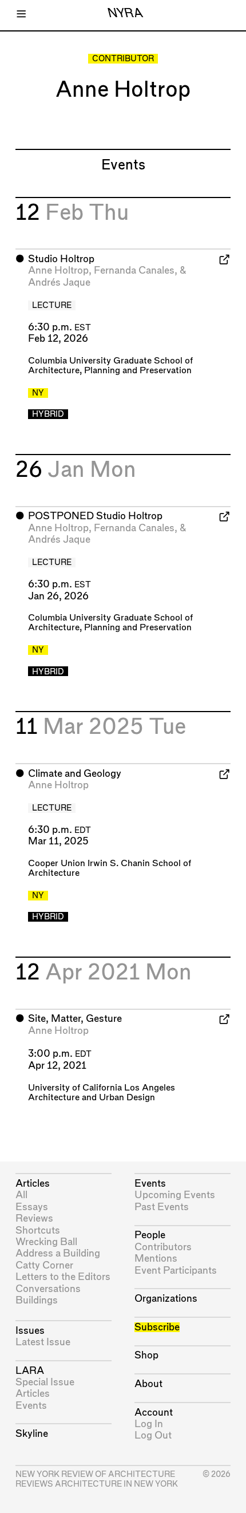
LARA (29, 1371)
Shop (146, 1355)
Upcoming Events (174, 1195)
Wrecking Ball (46, 1242)
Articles (32, 1183)
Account (153, 1412)
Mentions (155, 1258)
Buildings (36, 1300)
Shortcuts (37, 1230)
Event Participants (175, 1270)
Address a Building (57, 1253)
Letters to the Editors (62, 1277)
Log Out (153, 1435)
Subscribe (157, 1327)
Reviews (34, 1218)
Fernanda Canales (134, 270)
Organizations (165, 1298)
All (21, 1195)
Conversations (48, 1289)
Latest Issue (42, 1342)
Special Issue (44, 1382)
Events (31, 1406)
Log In (148, 1424)
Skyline (31, 1434)
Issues (30, 1331)
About (148, 1384)
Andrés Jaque (59, 282)
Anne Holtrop (58, 270)
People (149, 1235)
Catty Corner (44, 1265)
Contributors (163, 1247)
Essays (31, 1207)
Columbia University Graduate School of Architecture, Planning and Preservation (110, 366)
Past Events (161, 1207)
